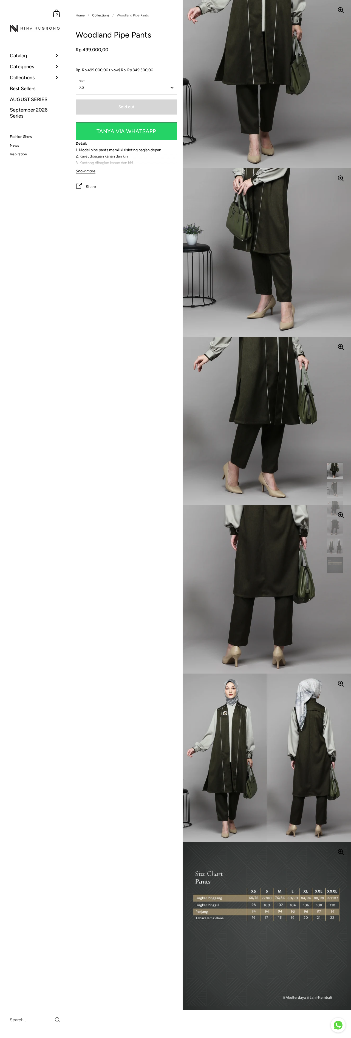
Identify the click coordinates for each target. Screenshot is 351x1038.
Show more (85, 171)
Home (80, 15)
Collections (100, 15)
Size (82, 81)
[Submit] (57, 1020)
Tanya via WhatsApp (126, 131)
